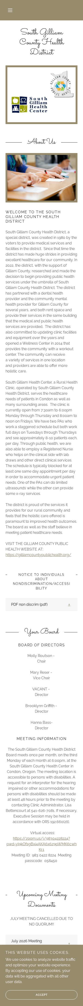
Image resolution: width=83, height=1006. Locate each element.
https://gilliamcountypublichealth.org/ (38, 555)
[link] (41, 43)
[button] (10, 10)
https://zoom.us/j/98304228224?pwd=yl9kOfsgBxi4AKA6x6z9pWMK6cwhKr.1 (41, 844)
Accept (41, 994)
